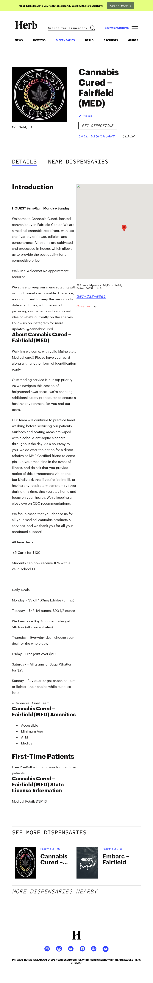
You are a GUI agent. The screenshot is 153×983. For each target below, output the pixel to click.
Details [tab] (24, 161)
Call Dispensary (96, 136)
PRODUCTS (111, 40)
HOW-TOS (39, 40)
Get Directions (97, 125)
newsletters (131, 959)
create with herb (109, 959)
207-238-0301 (91, 296)
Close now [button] (83, 306)
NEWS (19, 40)
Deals (89, 40)
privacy (17, 959)
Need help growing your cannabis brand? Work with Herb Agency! (61, 5)
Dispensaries (65, 40)
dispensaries (57, 959)
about (42, 959)
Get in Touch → (120, 5)
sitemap (76, 962)
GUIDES (133, 40)
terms (28, 959)
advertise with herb (117, 28)
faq (35, 959)
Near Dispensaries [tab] (78, 161)
